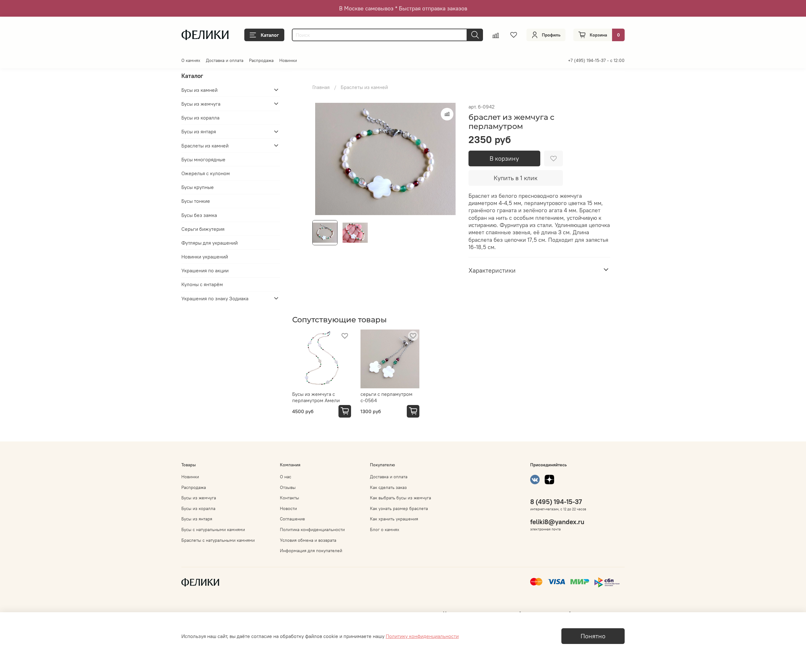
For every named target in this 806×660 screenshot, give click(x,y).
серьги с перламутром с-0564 (386, 397)
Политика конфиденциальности (312, 529)
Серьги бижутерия (202, 228)
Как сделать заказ (388, 487)
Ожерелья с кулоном (205, 173)
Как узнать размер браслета (399, 508)
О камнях (190, 60)
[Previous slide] (322, 159)
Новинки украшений (204, 256)
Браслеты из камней (364, 87)
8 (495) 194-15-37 (556, 501)
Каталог (270, 35)
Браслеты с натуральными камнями (218, 540)
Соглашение (292, 519)
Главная (321, 87)
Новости (288, 508)
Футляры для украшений (209, 242)
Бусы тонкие (195, 200)
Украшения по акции (205, 270)
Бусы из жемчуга (200, 103)
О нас (285, 477)
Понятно (593, 636)
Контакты (289, 498)
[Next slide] (448, 159)
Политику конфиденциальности (422, 636)
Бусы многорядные (203, 159)
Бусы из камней (199, 89)
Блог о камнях (384, 529)
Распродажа (261, 60)
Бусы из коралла (200, 117)
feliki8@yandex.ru (557, 522)
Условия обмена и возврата (308, 540)
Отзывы (288, 487)
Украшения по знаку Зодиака (214, 298)
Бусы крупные (197, 187)
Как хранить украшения (394, 519)
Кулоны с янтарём (202, 284)
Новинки (288, 60)
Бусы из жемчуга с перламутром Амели (316, 397)
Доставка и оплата (224, 60)
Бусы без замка (199, 215)
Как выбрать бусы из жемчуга (400, 498)
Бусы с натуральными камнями (213, 529)
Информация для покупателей (311, 550)
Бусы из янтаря (198, 131)
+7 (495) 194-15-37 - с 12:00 (596, 60)
